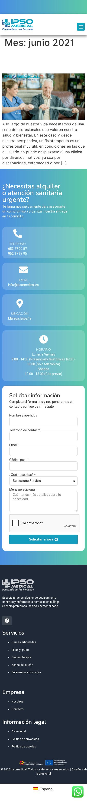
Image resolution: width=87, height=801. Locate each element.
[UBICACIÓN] (19, 303)
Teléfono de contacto (25, 430)
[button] (81, 27)
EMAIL (23, 280)
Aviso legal (19, 731)
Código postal (19, 459)
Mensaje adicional (22, 489)
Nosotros (17, 701)
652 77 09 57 (17, 249)
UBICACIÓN (19, 314)
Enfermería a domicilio (26, 672)
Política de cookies (24, 746)
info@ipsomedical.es (23, 285)
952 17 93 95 (17, 253)
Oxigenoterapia (21, 657)
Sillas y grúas (20, 650)
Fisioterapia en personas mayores (34, 61)
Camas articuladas (24, 642)
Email (13, 445)
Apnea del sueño (22, 665)
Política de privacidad (25, 739)
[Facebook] (7, 620)
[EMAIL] (23, 269)
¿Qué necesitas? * (22, 474)
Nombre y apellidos (23, 415)
